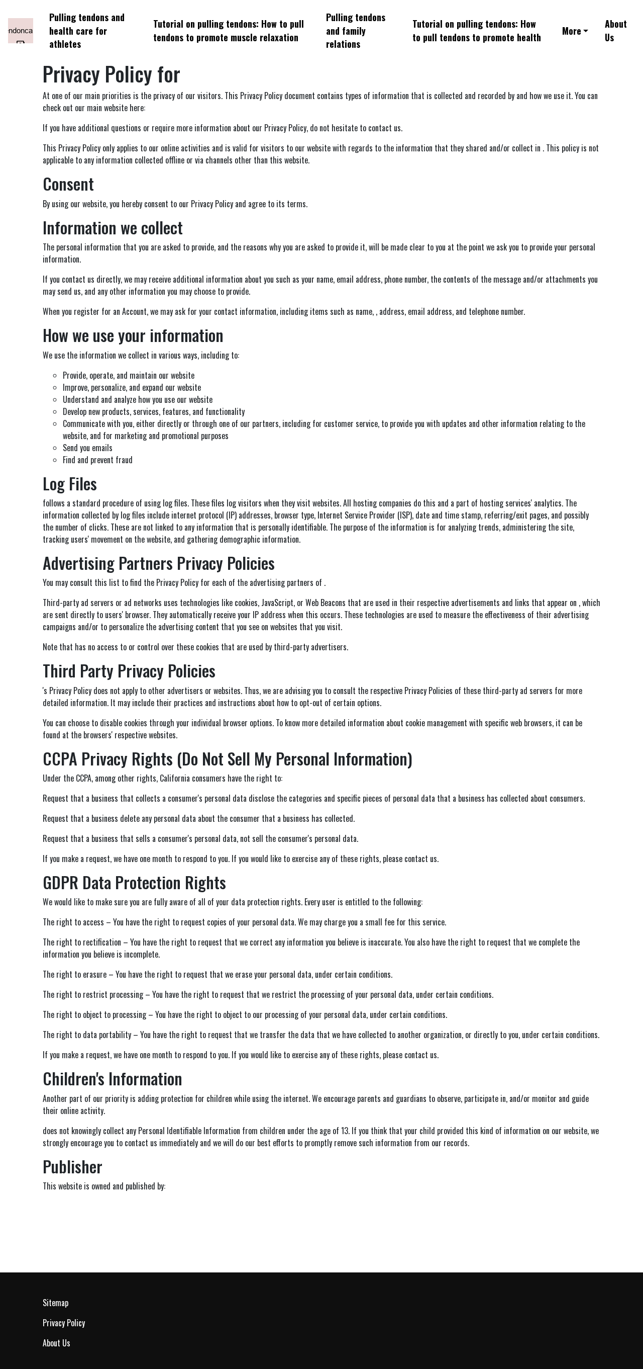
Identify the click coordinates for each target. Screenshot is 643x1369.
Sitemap (55, 1303)
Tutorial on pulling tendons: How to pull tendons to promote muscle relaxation (228, 30)
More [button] (571, 30)
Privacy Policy (64, 1323)
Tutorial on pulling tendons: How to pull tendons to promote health (476, 30)
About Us (616, 30)
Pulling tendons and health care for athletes (87, 31)
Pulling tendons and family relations (355, 31)
